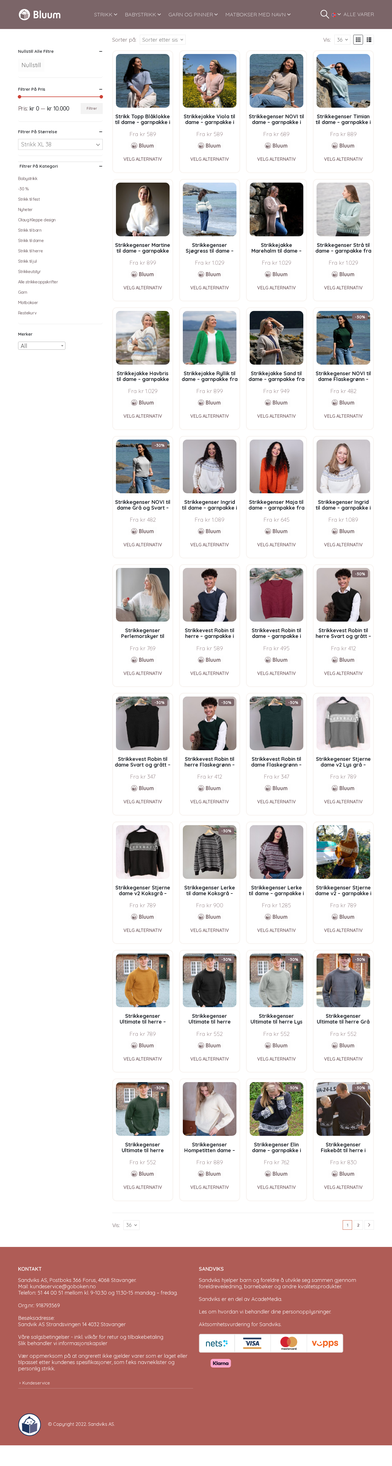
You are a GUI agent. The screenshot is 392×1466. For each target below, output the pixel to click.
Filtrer (92, 108)
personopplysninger (306, 1311)
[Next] (369, 1225)
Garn (22, 292)
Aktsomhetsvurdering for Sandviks (240, 1324)
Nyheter (25, 209)
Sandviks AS (101, 1424)
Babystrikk (27, 178)
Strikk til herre (30, 251)
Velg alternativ (142, 159)
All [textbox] (24, 345)
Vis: (327, 39)
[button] (325, 14)
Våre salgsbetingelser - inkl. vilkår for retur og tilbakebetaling (90, 1337)
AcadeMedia (266, 1299)
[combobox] (41, 346)
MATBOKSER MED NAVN (255, 14)
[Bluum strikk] (142, 145)
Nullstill (31, 65)
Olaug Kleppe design (37, 220)
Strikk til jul (27, 261)
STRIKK (103, 14)
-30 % (23, 189)
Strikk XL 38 (36, 144)
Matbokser (28, 302)
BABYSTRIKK (140, 14)
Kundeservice (36, 1383)
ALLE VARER (359, 14)
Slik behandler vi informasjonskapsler (62, 1343)
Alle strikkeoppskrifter (38, 282)
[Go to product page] (143, 81)
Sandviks (209, 1280)
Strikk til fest (29, 199)
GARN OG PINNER (190, 14)
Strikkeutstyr (29, 271)
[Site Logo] (39, 14)
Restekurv (27, 313)
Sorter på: (124, 39)
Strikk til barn (29, 230)
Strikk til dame (31, 240)
